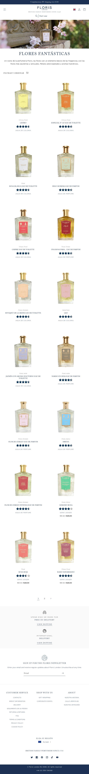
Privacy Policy (17, 723)
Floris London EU (35, 767)
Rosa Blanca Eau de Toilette (23, 186)
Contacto (17, 697)
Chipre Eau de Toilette (23, 250)
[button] (4, 9)
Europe (46, 742)
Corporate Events (44, 701)
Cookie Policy (17, 727)
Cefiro (23, 123)
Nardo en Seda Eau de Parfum (66, 376)
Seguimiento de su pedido (17, 708)
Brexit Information (17, 701)
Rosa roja (23, 572)
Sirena (66, 442)
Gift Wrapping (44, 697)
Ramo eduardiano (66, 572)
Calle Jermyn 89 (72, 701)
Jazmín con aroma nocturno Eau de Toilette (23, 377)
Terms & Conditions (17, 719)
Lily (66, 313)
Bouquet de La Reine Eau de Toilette (23, 313)
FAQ (17, 716)
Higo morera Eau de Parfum (65, 186)
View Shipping (44, 624)
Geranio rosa (65, 505)
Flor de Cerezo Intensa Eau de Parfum (23, 505)
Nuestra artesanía (72, 705)
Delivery (17, 705)
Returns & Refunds (17, 712)
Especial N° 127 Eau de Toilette (66, 123)
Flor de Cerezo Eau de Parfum (23, 442)
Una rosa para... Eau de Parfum (65, 250)
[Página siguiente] (50, 598)
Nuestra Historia (72, 697)
